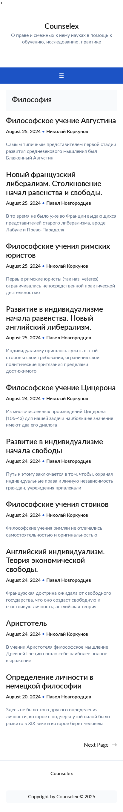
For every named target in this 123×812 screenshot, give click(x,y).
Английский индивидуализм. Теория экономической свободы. (55, 561)
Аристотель (26, 623)
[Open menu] (61, 75)
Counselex (61, 26)
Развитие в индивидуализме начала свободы (54, 446)
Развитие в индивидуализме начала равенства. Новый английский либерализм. (54, 318)
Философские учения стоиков (57, 504)
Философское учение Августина (61, 121)
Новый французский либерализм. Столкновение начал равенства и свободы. (54, 184)
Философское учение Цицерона (61, 388)
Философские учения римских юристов (58, 251)
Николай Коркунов (67, 131)
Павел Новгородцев (68, 203)
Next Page (100, 745)
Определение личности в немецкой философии (49, 682)
